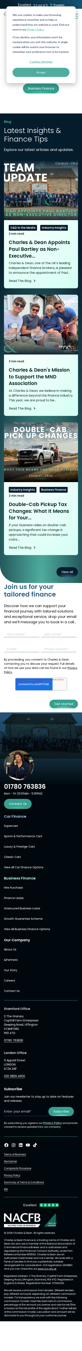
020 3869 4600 (14, 1076)
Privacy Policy (35, 29)
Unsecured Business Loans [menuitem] (22, 908)
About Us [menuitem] (10, 949)
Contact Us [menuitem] (12, 991)
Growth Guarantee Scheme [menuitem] (23, 919)
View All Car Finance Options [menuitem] (23, 867)
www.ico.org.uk (47, 1268)
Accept (41, 72)
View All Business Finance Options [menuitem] (27, 929)
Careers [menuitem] (9, 981)
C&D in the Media (22, 228)
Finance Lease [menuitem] (14, 898)
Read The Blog (20, 281)
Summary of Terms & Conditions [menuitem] (24, 1182)
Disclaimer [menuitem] (10, 1161)
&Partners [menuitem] (11, 960)
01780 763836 (13, 1040)
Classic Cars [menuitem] (12, 857)
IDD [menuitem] (6, 1189)
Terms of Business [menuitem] (15, 1154)
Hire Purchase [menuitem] (13, 888)
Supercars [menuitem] (11, 826)
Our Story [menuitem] (10, 970)
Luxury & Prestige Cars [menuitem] (19, 847)
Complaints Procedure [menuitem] (17, 1168)
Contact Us (18, 804)
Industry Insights (54, 228)
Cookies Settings (41, 61)
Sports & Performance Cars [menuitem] (23, 836)
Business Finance (53, 490)
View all (67, 572)
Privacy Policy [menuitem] (12, 1175)
